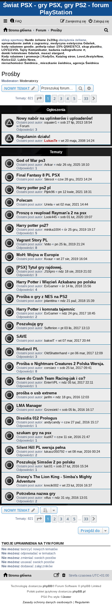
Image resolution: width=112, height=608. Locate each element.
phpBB (47, 586)
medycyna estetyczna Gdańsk (72, 43)
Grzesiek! (51, 409)
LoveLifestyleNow (90, 56)
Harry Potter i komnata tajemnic (45, 309)
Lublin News (27, 59)
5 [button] (74, 98)
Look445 (50, 217)
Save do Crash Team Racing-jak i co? (50, 378)
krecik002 (51, 485)
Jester (67, 596)
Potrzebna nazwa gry (35, 493)
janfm (48, 397)
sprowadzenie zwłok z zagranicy (25, 43)
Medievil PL (27, 349)
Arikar (48, 164)
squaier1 (50, 122)
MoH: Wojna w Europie (37, 255)
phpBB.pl (79, 591)
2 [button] (54, 98)
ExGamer (51, 286)
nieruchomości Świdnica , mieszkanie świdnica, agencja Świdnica (50, 63)
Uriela (48, 204)
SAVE (21, 336)
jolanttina (50, 301)
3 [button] (61, 98)
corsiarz (50, 368)
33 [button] (86, 98)
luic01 (48, 466)
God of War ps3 (30, 160)
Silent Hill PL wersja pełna (40, 447)
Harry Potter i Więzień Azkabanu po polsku (56, 282)
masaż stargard (52, 53)
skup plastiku (92, 46)
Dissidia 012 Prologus (36, 418)
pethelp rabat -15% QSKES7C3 (58, 46)
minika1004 (52, 229)
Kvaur (48, 259)
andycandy (52, 422)
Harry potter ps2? (32, 225)
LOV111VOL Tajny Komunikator (24, 49)
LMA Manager (29, 405)
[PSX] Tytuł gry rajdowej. (39, 267)
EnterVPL (51, 382)
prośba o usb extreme (36, 393)
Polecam (24, 200)
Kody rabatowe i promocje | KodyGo (27, 56)
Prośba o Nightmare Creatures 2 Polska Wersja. (60, 363)
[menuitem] (16, 21)
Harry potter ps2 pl (33, 188)
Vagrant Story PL (32, 240)
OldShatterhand (55, 353)
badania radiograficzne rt (67, 49)
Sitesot (49, 179)
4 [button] (68, 98)
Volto (47, 244)
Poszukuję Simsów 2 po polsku (45, 462)
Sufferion (50, 328)
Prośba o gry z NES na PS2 (41, 296)
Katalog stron (65, 56)
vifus (47, 497)
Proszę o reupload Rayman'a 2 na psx (51, 213)
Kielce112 (8, 59)
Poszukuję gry (29, 324)
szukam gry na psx (33, 433)
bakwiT (49, 340)
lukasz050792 (54, 451)
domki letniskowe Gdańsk (20, 53)
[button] (39, 98)
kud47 (48, 437)
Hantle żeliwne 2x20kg (41, 40)
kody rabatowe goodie (17, 46)
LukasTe (50, 140)
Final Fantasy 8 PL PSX (38, 175)
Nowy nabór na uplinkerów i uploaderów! (54, 118)
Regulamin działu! (33, 136)
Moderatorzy (29, 81)
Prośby (10, 74)
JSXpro (49, 271)
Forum (24, 126)
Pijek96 (49, 192)
